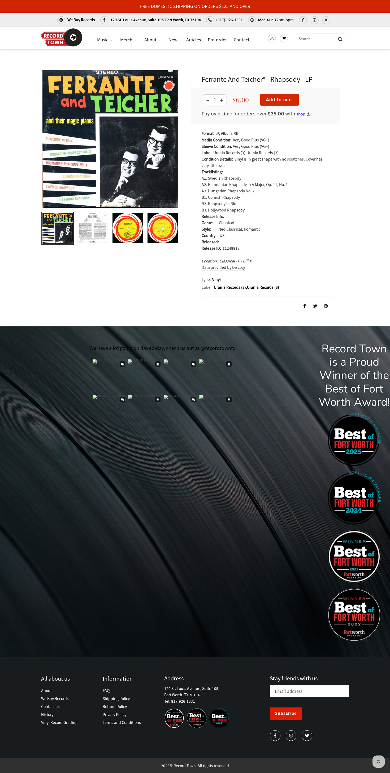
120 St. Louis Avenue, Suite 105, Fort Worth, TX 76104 (155, 20)
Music (103, 39)
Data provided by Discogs (224, 267)
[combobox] (320, 38)
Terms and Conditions (122, 722)
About (151, 39)
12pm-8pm (276, 19)
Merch (126, 39)
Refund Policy (115, 706)
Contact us (50, 706)
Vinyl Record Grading (59, 722)
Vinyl (216, 279)
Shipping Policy (116, 698)
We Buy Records (81, 19)
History (47, 714)
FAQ (106, 690)
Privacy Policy (114, 714)
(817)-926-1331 (229, 19)
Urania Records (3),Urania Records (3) (246, 287)
